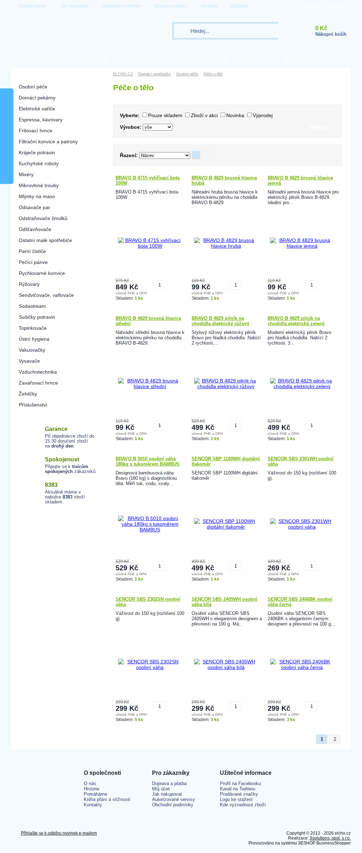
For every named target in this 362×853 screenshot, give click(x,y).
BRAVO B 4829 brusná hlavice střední (148, 321)
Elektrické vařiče (37, 108)
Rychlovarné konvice (42, 273)
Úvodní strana (32, 6)
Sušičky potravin (37, 317)
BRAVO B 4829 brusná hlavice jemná (300, 180)
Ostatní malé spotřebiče (45, 240)
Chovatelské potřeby (202, 60)
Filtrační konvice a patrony (48, 141)
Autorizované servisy (173, 799)
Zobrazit (319, 127)
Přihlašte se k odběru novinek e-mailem (59, 833)
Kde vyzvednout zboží (243, 804)
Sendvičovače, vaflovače (46, 295)
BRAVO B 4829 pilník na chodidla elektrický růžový (220, 321)
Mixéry (26, 174)
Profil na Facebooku (240, 783)
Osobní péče (33, 87)
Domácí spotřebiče (41, 60)
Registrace (334, 6)
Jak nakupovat (74, 6)
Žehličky (28, 394)
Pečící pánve (33, 262)
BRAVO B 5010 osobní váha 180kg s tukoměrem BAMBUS (148, 461)
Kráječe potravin (37, 152)
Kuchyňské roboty (39, 163)
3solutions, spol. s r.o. (330, 838)
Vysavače (29, 361)
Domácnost (256, 60)
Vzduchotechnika (38, 372)
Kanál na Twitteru (237, 788)
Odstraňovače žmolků (43, 218)
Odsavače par (34, 207)
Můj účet (161, 788)
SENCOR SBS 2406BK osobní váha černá (300, 601)
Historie (91, 788)
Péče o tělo (213, 74)
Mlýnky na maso (37, 196)
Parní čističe (32, 251)
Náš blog (238, 6)
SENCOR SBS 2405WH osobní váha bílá (224, 601)
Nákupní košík (330, 34)
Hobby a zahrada (142, 60)
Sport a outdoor (303, 60)
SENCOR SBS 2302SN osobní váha (148, 601)
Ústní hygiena (34, 339)
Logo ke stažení (236, 799)
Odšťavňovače (35, 229)
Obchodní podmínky (121, 6)
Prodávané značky (239, 794)
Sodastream (32, 306)
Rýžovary (29, 284)
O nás (90, 783)
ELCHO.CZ (123, 74)
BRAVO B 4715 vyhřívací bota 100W (148, 180)
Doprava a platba (170, 6)
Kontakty (209, 6)
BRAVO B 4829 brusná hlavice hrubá (224, 180)
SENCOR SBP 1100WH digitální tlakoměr (226, 461)
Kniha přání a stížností (107, 799)
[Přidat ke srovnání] (172, 282)
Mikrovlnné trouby (39, 185)
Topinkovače (33, 328)
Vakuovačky (32, 350)
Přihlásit (311, 6)
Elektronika (93, 60)
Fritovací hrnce (35, 130)
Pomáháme (95, 794)
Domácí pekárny (37, 97)
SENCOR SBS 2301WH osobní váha (300, 461)
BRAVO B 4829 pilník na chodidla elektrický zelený (296, 321)
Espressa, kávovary (41, 119)
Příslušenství (33, 405)
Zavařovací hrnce (38, 383)
